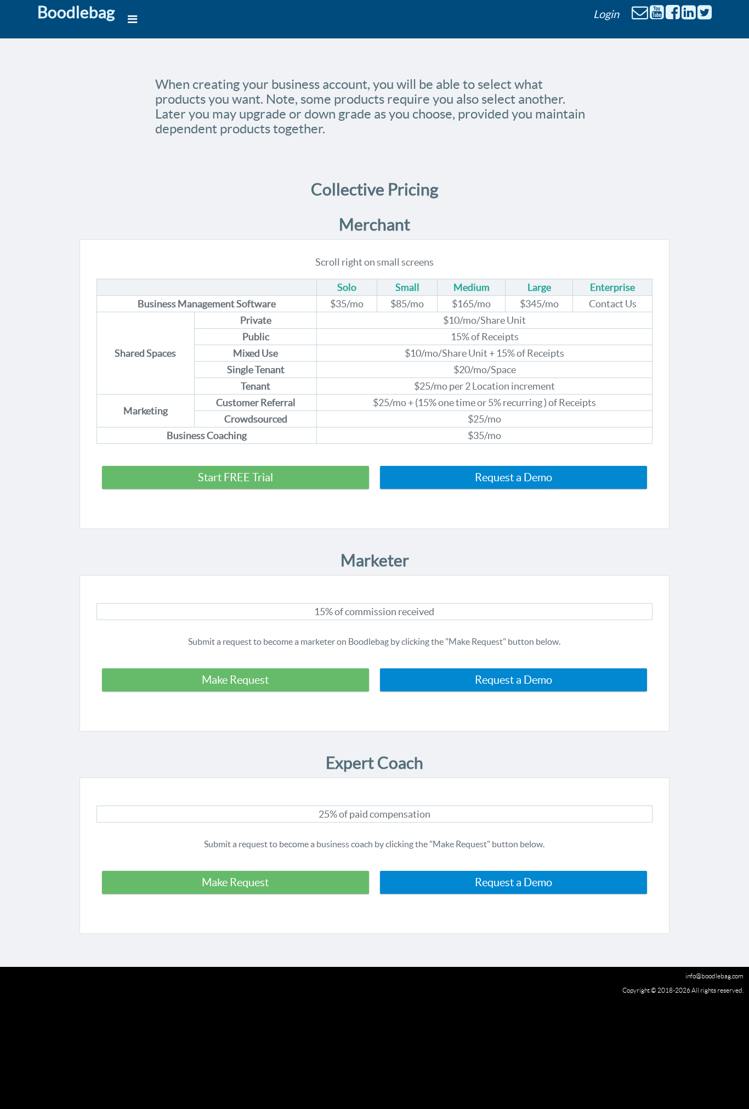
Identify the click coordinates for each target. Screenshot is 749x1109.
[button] (235, 477)
